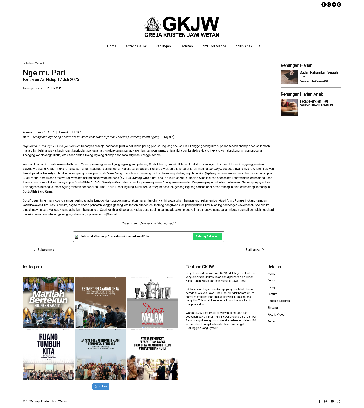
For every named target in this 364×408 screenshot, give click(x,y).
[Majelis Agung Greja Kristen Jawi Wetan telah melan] (100, 302)
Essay (271, 287)
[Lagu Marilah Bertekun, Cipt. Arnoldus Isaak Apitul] (48, 302)
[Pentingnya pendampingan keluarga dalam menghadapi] (100, 354)
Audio (271, 321)
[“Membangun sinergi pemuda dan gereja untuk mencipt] (48, 354)
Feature (272, 294)
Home (271, 273)
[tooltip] (323, 4)
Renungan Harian (33, 89)
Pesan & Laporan (278, 301)
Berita (271, 280)
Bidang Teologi (35, 63)
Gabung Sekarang (207, 236)
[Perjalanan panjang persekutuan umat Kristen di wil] (152, 354)
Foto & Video (276, 314)
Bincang (272, 307)
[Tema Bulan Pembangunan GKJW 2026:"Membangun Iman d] (152, 302)
